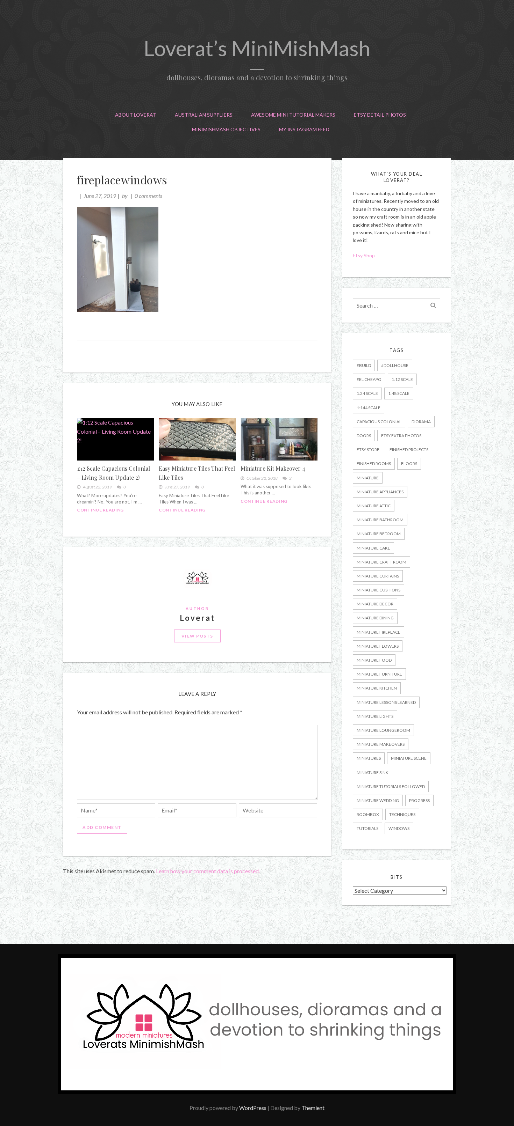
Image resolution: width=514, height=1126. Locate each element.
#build (364, 365)
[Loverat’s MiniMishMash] (257, 1091)
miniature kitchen (377, 688)
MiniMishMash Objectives (226, 129)
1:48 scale (398, 393)
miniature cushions (378, 590)
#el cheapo (369, 379)
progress (419, 800)
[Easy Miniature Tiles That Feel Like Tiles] (197, 439)
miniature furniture (379, 674)
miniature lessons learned (386, 702)
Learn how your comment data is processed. (208, 871)
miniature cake (373, 548)
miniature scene (409, 758)
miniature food (374, 660)
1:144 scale (368, 407)
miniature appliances (380, 491)
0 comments (148, 195)
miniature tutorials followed (391, 786)
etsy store (368, 449)
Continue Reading (100, 510)
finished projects (409, 449)
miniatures (369, 758)
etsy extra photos (401, 435)
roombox (368, 814)
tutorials (367, 828)
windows (398, 828)
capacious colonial (379, 421)
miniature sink (372, 772)
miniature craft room (381, 562)
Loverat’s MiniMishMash (257, 48)
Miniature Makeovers (381, 744)
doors (364, 435)
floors (409, 463)
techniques (402, 814)
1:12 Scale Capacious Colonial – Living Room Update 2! (113, 473)
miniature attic (374, 505)
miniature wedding (378, 800)
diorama (421, 421)
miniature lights (375, 716)
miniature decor (375, 603)
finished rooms (374, 463)
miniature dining (375, 617)
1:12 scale (402, 379)
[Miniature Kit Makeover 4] (279, 439)
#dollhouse (394, 365)
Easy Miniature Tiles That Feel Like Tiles (197, 473)
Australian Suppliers (204, 115)
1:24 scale (367, 393)
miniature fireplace (378, 632)
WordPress (252, 1107)
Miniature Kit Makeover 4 (273, 468)
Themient (312, 1107)
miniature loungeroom (383, 730)
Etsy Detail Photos (380, 115)
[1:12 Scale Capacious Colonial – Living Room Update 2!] (115, 439)
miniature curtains (378, 576)
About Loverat (135, 115)
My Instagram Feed (304, 129)
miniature (368, 477)
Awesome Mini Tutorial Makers (293, 115)
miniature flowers (378, 646)
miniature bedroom (379, 533)
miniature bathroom (380, 519)
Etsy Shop (364, 255)
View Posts (197, 636)
